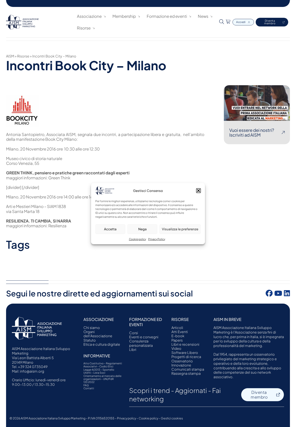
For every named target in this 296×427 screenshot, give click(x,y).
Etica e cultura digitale (101, 344)
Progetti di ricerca (186, 357)
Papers (177, 340)
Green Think (59, 177)
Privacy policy (126, 418)
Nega (142, 229)
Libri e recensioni (185, 344)
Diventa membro (269, 22)
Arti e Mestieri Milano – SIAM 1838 (36, 206)
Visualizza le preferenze (180, 229)
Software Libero (184, 352)
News (203, 16)
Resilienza (57, 225)
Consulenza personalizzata (141, 343)
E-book (177, 336)
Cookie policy (137, 238)
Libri (132, 349)
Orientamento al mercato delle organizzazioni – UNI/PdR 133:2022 (102, 379)
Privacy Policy (156, 238)
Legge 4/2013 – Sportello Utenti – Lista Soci (98, 371)
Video (176, 348)
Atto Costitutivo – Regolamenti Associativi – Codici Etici (102, 365)
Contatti (88, 388)
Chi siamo (91, 328)
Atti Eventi (179, 332)
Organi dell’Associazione (97, 334)
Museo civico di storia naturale (34, 158)
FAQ (86, 385)
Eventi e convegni (143, 337)
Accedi (241, 22)
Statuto (89, 340)
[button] (198, 190)
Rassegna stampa (186, 373)
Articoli (177, 328)
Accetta (110, 229)
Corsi (133, 333)
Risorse (23, 56)
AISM (10, 56)
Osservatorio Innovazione (182, 363)
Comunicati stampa (187, 369)
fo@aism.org (33, 371)
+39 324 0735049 (32, 366)
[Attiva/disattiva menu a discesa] (105, 16)
